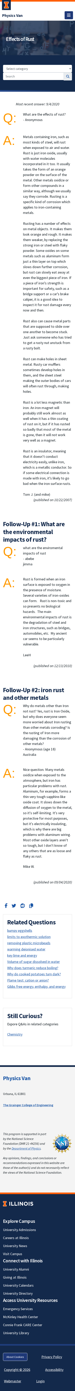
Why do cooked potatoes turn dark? (34, 974)
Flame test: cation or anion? (28, 980)
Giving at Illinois (15, 1277)
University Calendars (18, 1285)
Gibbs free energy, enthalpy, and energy (36, 986)
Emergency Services (18, 1309)
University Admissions (19, 1229)
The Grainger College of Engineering (28, 1105)
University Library (16, 1333)
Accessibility (54, 1369)
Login (40, 1381)
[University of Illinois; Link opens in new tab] (18, 1204)
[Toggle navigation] (69, 15)
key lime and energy (22, 955)
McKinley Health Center (20, 1317)
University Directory (18, 1293)
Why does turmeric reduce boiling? (32, 968)
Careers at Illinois (16, 1237)
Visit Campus (12, 1254)
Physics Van (16, 1078)
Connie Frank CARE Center (22, 1325)
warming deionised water (26, 949)
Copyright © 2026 (17, 1369)
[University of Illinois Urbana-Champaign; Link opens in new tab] (6, 6)
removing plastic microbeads (28, 943)
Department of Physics (26, 1148)
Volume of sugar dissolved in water (33, 961)
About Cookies (15, 1357)
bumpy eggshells (19, 930)
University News (15, 1245)
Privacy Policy (51, 1356)
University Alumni (16, 1269)
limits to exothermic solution (29, 936)
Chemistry (14, 1034)
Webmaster (12, 1381)
